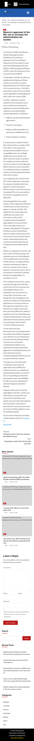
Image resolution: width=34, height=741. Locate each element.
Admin (6, 43)
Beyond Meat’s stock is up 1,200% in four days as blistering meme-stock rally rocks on (16, 670)
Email (20, 593)
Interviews (6, 713)
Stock (5, 721)
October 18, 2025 (13, 512)
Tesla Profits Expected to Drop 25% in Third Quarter (15, 661)
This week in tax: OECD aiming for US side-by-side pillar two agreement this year (16, 541)
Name (5, 593)
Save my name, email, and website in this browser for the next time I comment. (16, 614)
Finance (6, 709)
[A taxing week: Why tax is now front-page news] (17, 496)
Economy (6, 706)
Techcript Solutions (17, 738)
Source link (7, 424)
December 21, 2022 (15, 43)
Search (5, 631)
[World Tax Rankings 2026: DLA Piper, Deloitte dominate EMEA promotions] (17, 465)
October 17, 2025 (13, 545)
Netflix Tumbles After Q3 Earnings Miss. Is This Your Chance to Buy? (16, 688)
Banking (6, 702)
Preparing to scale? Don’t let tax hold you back (17, 441)
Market (5, 717)
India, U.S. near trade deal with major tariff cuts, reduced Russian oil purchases (17, 680)
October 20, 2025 (13, 481)
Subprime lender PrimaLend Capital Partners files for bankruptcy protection (16, 653)
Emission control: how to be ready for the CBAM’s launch (16, 434)
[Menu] (27, 12)
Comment (7, 567)
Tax (5, 29)
